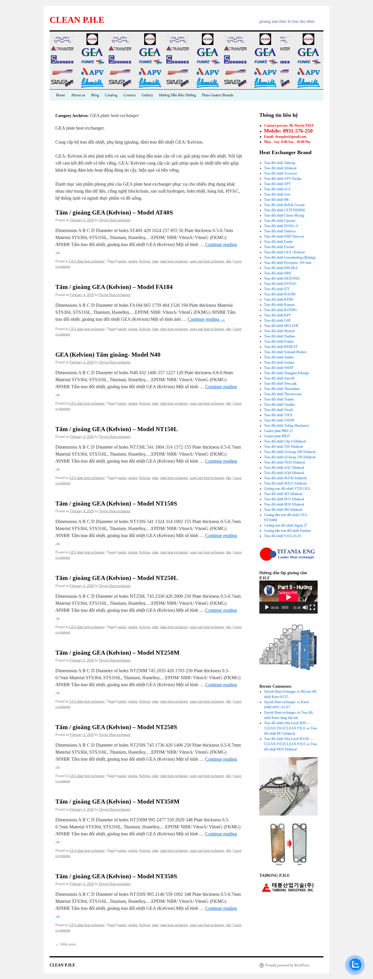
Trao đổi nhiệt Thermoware (283, 394)
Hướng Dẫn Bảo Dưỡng (177, 95)
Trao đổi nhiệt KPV (277, 315)
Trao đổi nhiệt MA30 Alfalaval (285, 478)
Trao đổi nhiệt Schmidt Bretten (285, 352)
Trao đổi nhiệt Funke (278, 242)
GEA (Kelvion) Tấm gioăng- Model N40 (108, 354)
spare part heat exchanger (207, 261)
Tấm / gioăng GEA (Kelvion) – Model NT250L (116, 577)
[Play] (267, 607)
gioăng (133, 261)
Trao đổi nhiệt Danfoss (280, 231)
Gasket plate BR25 (277, 436)
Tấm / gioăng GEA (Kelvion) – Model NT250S (116, 727)
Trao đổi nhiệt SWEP (278, 368)
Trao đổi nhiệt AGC (277, 189)
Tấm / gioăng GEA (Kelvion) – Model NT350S (116, 876)
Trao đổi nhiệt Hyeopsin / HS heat (287, 263)
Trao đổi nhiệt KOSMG (280, 310)
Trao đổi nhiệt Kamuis (279, 305)
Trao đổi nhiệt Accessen (280, 173)
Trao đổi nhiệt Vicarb (278, 410)
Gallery (147, 95)
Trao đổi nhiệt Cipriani (279, 221)
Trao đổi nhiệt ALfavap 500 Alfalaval (289, 452)
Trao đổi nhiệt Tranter (279, 399)
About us (78, 95)
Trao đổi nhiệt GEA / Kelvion (284, 252)
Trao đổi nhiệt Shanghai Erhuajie (286, 373)
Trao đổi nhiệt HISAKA (281, 268)
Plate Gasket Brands (217, 95)
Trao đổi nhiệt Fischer (279, 247)
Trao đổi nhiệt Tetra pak (280, 384)
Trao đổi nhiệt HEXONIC (282, 278)
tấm (228, 261)
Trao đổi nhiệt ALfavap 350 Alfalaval (289, 457)
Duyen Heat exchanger (115, 220)
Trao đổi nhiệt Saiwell (279, 378)
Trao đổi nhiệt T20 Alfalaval (283, 447)
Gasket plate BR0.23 (278, 431)
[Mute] (305, 607)
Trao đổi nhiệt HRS (277, 273)
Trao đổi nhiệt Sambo (279, 357)
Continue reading (206, 319)
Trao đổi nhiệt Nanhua (279, 336)
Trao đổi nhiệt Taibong (279, 163)
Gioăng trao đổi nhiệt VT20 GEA (287, 489)
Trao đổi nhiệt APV (277, 184)
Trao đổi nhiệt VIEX (278, 415)
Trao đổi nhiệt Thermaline (282, 389)
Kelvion (144, 261)
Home (60, 95)
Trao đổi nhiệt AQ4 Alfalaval (284, 473)
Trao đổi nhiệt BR (276, 200)
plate (155, 261)
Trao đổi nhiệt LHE (277, 320)
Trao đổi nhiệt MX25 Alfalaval (285, 483)
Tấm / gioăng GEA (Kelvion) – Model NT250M (117, 652)
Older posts (65, 944)
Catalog (111, 95)
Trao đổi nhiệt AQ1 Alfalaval (284, 468)
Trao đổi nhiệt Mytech (279, 331)
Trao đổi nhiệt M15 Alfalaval (284, 499)
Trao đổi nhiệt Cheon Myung (284, 215)
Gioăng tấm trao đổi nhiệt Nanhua (287, 531)
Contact (129, 95)
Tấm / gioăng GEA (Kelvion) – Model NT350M (117, 801)
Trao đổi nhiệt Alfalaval (280, 168)
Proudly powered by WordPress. (287, 965)
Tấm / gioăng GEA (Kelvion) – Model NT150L (116, 429)
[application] (288, 597)
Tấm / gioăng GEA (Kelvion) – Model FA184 (114, 286)
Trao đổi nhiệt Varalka (279, 405)
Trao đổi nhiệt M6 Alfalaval (283, 510)
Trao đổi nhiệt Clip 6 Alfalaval (285, 441)
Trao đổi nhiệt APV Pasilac (283, 179)
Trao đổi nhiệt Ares (277, 194)
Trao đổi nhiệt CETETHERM (284, 210)
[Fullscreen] (312, 607)
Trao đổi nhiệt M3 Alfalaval (283, 494)
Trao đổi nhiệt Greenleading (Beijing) (290, 257)
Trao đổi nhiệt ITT (276, 289)
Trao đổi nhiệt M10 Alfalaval (284, 504)
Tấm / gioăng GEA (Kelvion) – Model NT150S (116, 503)
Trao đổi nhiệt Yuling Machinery (286, 426)
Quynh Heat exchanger (280, 691)
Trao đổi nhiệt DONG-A (281, 226)
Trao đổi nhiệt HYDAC (280, 284)
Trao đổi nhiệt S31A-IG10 (282, 536)
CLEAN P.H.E (77, 20)
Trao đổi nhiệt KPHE (278, 299)
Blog (95, 95)
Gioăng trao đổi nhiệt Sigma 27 (285, 525)
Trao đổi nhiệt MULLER (281, 326)
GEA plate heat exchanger (87, 261)
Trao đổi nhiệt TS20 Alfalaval (284, 462)
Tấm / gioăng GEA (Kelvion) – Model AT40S (114, 212)
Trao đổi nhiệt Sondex (279, 362)
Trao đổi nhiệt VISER (279, 420)
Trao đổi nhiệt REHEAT (281, 347)
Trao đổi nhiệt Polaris (279, 341)
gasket (122, 261)
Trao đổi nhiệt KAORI (279, 294)
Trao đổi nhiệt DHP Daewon (284, 236)
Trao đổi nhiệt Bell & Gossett (284, 205)
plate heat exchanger (174, 261)
